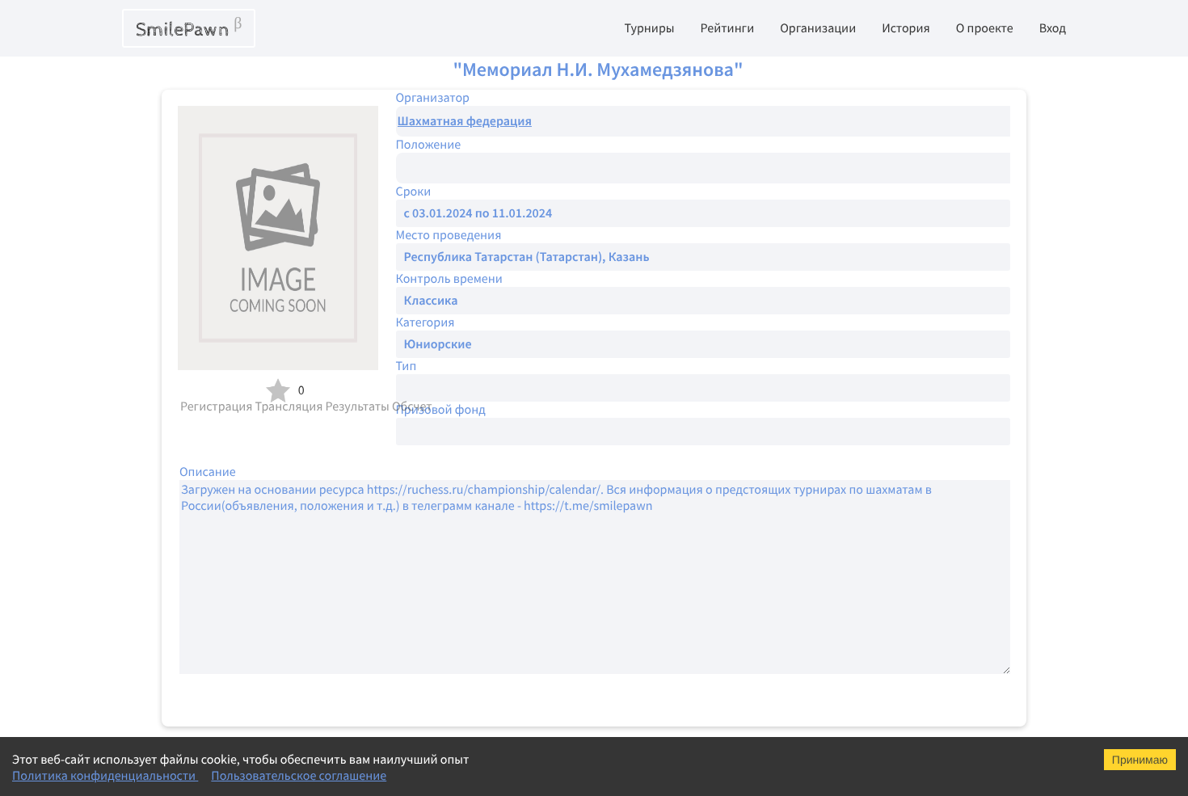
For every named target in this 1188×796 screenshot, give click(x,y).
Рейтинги (728, 28)
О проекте (984, 28)
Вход (1052, 28)
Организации (818, 28)
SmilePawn (189, 28)
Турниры (649, 28)
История (906, 28)
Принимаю (1140, 759)
